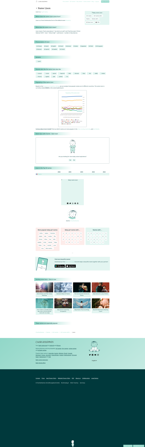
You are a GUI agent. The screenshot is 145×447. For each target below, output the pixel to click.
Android (51, 345)
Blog (93, 1)
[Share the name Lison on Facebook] (67, 203)
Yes (70, 160)
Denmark (38, 355)
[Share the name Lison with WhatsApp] (72, 203)
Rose (84, 73)
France (43, 355)
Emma (40, 239)
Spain (37, 357)
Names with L (95, 18)
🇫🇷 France (39, 174)
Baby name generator (42, 360)
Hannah (50, 242)
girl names (58, 348)
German (69, 46)
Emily (45, 242)
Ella (55, 236)
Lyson (39, 61)
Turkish (63, 49)
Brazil (65, 353)
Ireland (61, 355)
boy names (65, 348)
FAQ (73, 378)
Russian (39, 49)
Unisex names (86, 1)
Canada (82, 129)
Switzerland (42, 357)
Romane (77, 73)
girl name (44, 12)
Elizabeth (68, 20)
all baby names (42, 350)
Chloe (40, 245)
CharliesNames (75, 221)
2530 (98, 22)
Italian (76, 46)
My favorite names (138, 445)
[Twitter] (90, 355)
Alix (90, 73)
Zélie (70, 73)
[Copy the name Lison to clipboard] (77, 203)
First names (65, 1)
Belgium (61, 353)
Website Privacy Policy (64, 378)
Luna (54, 245)
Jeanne (54, 73)
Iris (67, 76)
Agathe (47, 76)
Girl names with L (98, 15)
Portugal (74, 355)
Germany (48, 355)
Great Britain (55, 355)
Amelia (50, 236)
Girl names (72, 1)
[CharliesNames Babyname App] (42, 1)
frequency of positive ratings (51, 86)
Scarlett (49, 245)
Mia (45, 236)
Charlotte (52, 233)
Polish (91, 46)
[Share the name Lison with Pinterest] (75, 203)
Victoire (40, 76)
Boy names (79, 1)
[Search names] (95, 1)
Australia (87, 129)
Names (88, 18)
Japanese (84, 46)
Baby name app (105, 1)
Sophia (46, 233)
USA (79, 129)
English (54, 46)
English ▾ (94, 360)
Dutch (46, 46)
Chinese (39, 46)
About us (78, 378)
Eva (44, 245)
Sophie (40, 236)
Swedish (55, 49)
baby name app (69, 262)
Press (43, 378)
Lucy (42, 248)
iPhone (59, 345)
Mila (54, 239)
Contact (38, 378)
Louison (40, 73)
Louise (47, 73)
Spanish (47, 49)
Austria (56, 353)
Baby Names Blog (41, 363)
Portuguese (99, 46)
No (74, 160)
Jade (54, 76)
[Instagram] (98, 355)
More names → (49, 248)
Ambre (103, 73)
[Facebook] (93, 355)
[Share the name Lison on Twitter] (70, 203)
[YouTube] (95, 355)
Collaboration (86, 378)
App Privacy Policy (51, 378)
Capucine (62, 73)
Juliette (60, 76)
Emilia (41, 233)
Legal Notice (94, 378)
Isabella (39, 242)
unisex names (72, 348)
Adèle (96, 73)
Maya (55, 242)
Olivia (45, 239)
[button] (63, 190)
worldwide (96, 129)
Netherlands (67, 355)
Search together (128, 445)
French (61, 46)
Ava (50, 239)
